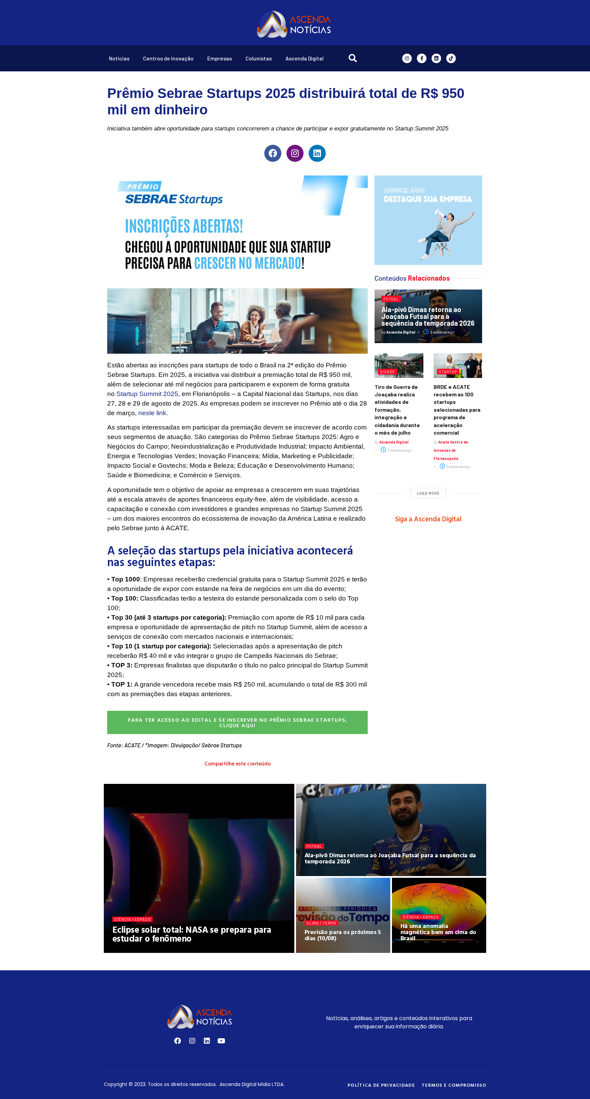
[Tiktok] (451, 58)
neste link (152, 413)
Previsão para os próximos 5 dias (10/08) (343, 935)
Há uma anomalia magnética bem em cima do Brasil (438, 932)
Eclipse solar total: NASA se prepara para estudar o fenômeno (191, 934)
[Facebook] (272, 153)
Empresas (219, 58)
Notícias (119, 58)
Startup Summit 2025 (147, 393)
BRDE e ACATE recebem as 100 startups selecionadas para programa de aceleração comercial (457, 409)
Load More (428, 493)
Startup (448, 371)
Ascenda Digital (304, 58)
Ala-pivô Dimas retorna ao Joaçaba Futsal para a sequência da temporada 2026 (428, 316)
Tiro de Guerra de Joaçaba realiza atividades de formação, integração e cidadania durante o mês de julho (397, 409)
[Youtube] (221, 1041)
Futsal (391, 299)
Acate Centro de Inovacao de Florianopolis (451, 450)
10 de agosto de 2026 (179, 950)
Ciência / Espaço (132, 919)
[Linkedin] (436, 58)
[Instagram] (407, 58)
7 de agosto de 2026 (424, 950)
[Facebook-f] (421, 58)
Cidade (387, 371)
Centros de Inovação (168, 58)
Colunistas (258, 58)
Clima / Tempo (321, 923)
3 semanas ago (442, 332)
